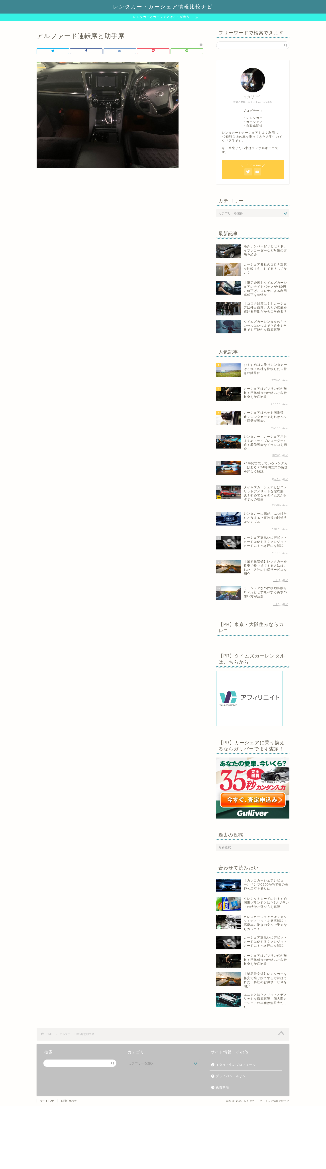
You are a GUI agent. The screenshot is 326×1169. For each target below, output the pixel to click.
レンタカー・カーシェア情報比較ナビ (163, 6)
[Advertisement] (133, 1137)
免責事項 (222, 1087)
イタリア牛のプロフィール (236, 1065)
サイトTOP (47, 1100)
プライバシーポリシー (232, 1076)
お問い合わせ (69, 1100)
